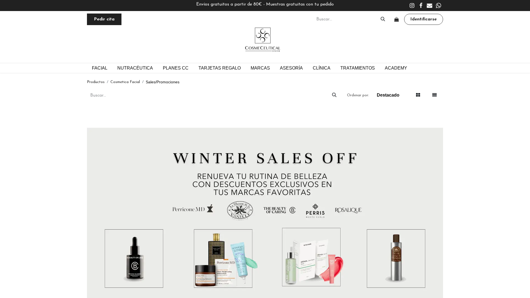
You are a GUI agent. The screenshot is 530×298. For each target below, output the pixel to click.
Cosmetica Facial (125, 82)
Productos (96, 82)
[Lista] (434, 95)
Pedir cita (104, 19)
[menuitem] (176, 68)
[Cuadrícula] (418, 95)
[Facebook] (420, 5)
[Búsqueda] (383, 19)
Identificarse (423, 19)
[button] (388, 95)
